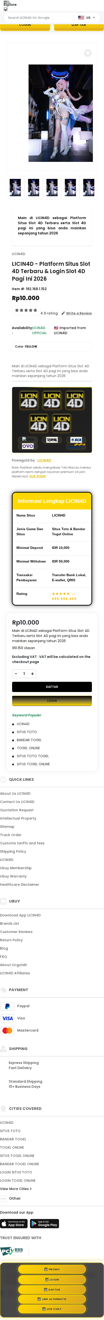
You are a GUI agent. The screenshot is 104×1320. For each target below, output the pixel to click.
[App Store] (14, 1225)
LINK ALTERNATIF (54, 1300)
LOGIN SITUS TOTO (16, 1172)
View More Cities (15, 1188)
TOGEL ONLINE (12, 1147)
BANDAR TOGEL (13, 1139)
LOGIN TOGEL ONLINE (18, 1180)
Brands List (9, 923)
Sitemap (7, 826)
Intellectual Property (18, 818)
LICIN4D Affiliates (15, 973)
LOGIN (25, 24)
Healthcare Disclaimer (19, 884)
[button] (88, 53)
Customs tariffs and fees (22, 843)
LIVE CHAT (54, 1310)
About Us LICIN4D (15, 793)
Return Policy (11, 940)
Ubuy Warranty (13, 876)
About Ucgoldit (13, 964)
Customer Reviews (16, 931)
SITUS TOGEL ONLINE (17, 1155)
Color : (26, 346)
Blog (4, 948)
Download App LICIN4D (20, 915)
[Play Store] (44, 1225)
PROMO (54, 1267)
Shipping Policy (13, 851)
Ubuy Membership (16, 868)
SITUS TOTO (10, 1130)
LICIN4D (18, 253)
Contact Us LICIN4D (17, 801)
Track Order (11, 834)
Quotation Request (17, 810)
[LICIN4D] (24, 9)
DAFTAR (52, 687)
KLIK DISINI (38, 476)
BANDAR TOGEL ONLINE (19, 1164)
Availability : (22, 330)
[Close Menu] (5, 10)
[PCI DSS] (11, 1251)
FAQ (3, 956)
